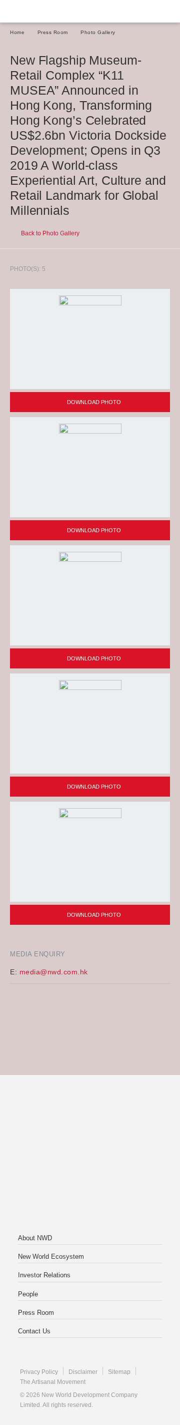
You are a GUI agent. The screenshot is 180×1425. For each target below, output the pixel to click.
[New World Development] (57, 11)
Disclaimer (83, 1371)
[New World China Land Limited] (90, 1155)
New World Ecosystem (51, 1256)
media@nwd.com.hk (54, 972)
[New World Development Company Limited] (90, 1115)
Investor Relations (44, 1275)
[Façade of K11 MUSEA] (90, 339)
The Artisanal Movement (53, 1381)
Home (17, 32)
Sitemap (119, 1371)
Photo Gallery (98, 32)
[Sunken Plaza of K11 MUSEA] (90, 723)
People (28, 1294)
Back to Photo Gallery (50, 233)
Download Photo (93, 402)
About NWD (35, 1238)
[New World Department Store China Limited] (90, 1195)
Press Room (53, 32)
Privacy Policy (39, 1371)
